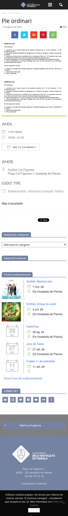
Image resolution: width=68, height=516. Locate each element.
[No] (63, 503)
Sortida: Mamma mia (39, 281)
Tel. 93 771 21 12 (34, 476)
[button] (61, 4)
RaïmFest (33, 326)
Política (59, 191)
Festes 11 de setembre (41, 361)
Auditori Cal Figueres (21, 170)
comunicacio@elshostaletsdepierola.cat (34, 487)
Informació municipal (40, 191)
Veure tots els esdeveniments (23, 378)
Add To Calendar (23, 147)
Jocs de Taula (35, 344)
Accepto (34, 510)
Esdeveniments (17, 191)
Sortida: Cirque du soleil (41, 304)
